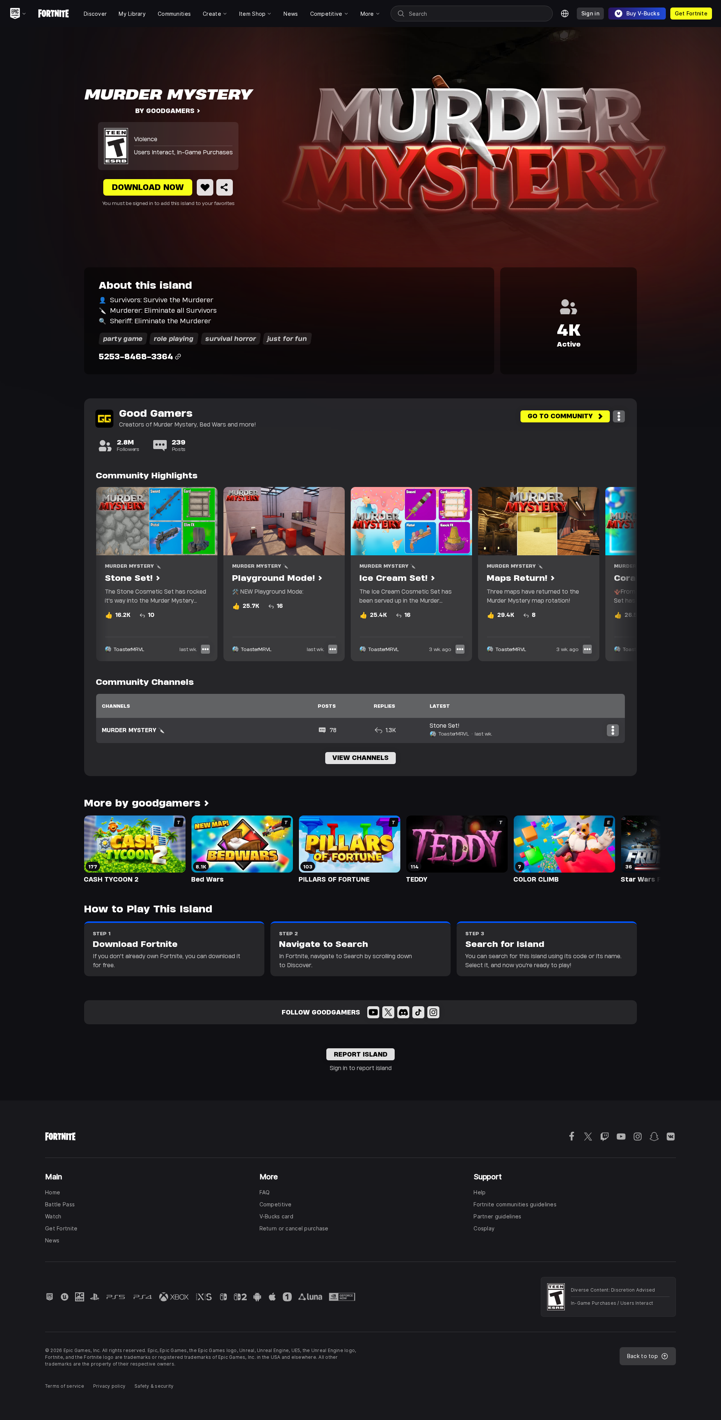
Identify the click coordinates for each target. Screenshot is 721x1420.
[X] (388, 1012)
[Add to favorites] (205, 187)
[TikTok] (418, 1012)
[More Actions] (619, 416)
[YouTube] (373, 1012)
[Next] (616, 574)
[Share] (224, 187)
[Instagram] (433, 1012)
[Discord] (403, 1012)
